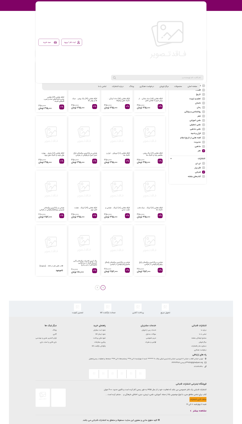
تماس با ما (102, 86)
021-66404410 (198, 367)
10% (160, 106)
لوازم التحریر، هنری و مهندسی (46, 338)
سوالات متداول (151, 334)
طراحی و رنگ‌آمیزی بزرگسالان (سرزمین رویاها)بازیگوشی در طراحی (51, 209)
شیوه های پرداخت (99, 338)
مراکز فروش (164, 86)
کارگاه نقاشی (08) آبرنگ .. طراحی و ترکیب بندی (117, 209)
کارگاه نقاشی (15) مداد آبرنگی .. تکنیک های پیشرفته (119, 100)
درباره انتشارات (118, 86)
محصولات (178, 86)
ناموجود (59, 270)
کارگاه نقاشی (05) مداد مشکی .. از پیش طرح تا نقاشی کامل (151, 100)
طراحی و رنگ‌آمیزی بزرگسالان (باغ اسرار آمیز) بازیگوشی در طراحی (85, 154)
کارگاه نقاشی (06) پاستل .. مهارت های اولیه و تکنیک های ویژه (52, 154)
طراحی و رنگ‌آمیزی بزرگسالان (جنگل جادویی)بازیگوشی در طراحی (117, 263)
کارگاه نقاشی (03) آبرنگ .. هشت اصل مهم (85, 209)
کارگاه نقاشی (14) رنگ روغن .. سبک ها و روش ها (84, 100)
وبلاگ (131, 86)
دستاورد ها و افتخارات (198, 346)
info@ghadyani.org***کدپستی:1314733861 (187, 363)
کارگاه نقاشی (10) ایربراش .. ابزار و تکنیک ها (118, 154)
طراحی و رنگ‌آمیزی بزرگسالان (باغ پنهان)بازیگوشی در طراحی (151, 263)
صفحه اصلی (192, 86)
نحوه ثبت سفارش (99, 330)
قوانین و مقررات (150, 342)
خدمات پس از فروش (149, 330)
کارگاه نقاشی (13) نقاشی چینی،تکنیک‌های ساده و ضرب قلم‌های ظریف (54, 99)
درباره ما (203, 330)
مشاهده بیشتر (199, 411)
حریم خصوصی (151, 338)
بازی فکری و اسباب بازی (48, 342)
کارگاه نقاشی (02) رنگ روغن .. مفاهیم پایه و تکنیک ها (152, 154)
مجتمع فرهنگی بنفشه (198, 338)
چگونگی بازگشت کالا (99, 346)
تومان (139, 107)
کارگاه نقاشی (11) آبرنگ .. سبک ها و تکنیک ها (150, 209)
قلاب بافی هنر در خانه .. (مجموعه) (51, 266)
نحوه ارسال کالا (100, 334)
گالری (55, 334)
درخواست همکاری (147, 86)
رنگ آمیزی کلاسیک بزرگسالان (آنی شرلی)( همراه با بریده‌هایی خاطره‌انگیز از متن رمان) (85, 263)
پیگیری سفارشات (100, 342)
